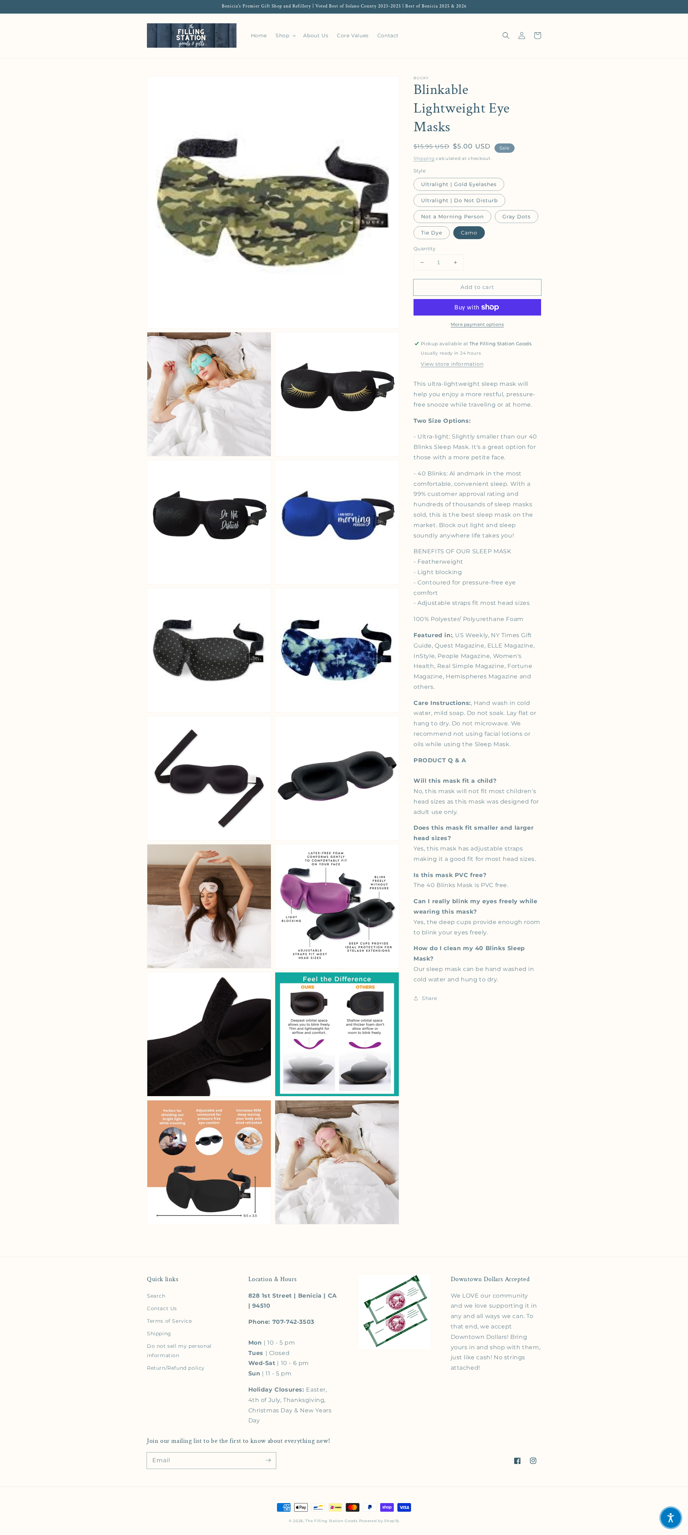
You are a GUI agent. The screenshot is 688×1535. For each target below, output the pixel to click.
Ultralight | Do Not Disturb (459, 200)
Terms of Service (169, 1321)
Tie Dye (431, 232)
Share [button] (429, 998)
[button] (506, 35)
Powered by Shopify (379, 1521)
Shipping (424, 158)
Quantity (424, 248)
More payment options (477, 324)
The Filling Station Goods (331, 1521)
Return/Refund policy (176, 1368)
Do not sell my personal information (179, 1350)
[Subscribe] (268, 1460)
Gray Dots (516, 216)
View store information (452, 364)
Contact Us (162, 1308)
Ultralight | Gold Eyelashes (459, 184)
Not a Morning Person (452, 216)
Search (156, 1296)
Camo (469, 232)
